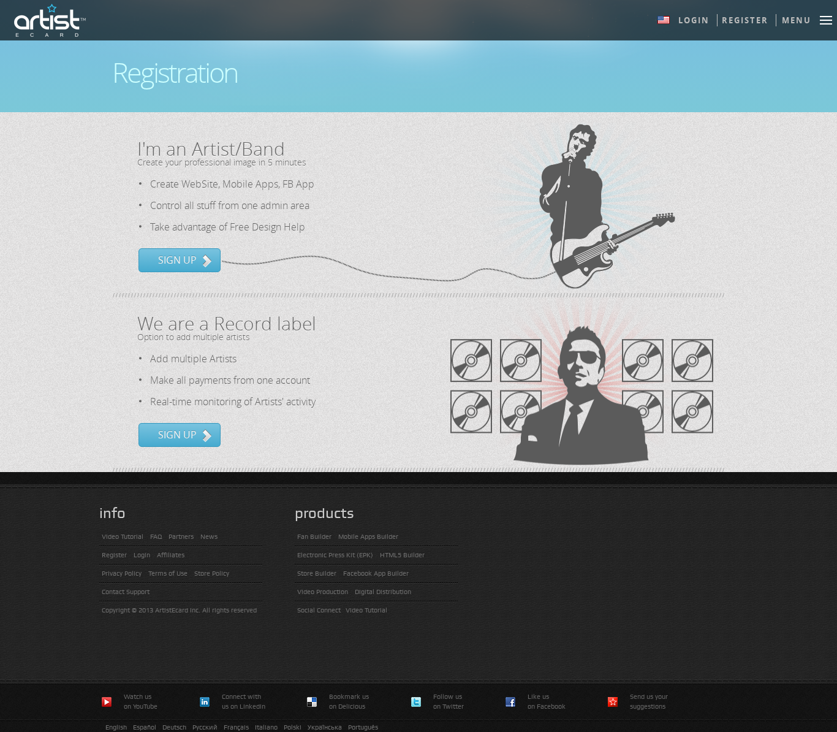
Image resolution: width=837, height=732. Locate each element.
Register (745, 20)
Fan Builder (314, 537)
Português (363, 727)
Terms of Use (167, 574)
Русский (205, 727)
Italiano (266, 727)
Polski (292, 727)
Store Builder (316, 574)
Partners (181, 537)
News (209, 537)
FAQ (156, 537)
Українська (325, 727)
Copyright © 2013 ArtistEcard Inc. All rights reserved (179, 610)
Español (144, 727)
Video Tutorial (122, 537)
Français (236, 727)
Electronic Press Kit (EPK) (335, 555)
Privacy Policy (122, 574)
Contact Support (126, 592)
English (116, 727)
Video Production (322, 592)
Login (694, 20)
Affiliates (170, 555)
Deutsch (174, 727)
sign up (177, 260)
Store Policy (211, 574)
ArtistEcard (49, 20)
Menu (796, 20)
